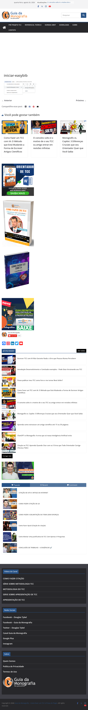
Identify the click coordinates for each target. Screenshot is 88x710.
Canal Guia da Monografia (15, 633)
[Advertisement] (44, 49)
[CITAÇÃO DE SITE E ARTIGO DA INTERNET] (10, 493)
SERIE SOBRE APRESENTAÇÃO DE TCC (20, 594)
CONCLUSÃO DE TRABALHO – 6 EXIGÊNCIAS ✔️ (35, 548)
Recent (45, 485)
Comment (73, 485)
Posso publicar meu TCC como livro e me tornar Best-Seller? (40, 380)
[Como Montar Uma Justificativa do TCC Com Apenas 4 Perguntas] (10, 537)
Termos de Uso (10, 671)
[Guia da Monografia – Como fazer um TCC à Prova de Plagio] (4, 27)
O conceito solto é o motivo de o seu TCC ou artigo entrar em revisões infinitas (47, 402)
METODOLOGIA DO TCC (14, 589)
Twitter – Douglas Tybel (14, 627)
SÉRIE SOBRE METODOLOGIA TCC (18, 584)
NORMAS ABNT (50, 25)
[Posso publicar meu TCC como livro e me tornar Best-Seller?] (9, 381)
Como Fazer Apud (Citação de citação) (32, 526)
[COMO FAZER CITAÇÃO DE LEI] (10, 504)
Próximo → (81, 100)
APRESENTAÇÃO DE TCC (14, 600)
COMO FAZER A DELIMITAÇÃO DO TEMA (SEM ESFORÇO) (39, 515)
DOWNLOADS (64, 25)
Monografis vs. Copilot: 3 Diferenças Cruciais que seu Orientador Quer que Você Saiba (72, 144)
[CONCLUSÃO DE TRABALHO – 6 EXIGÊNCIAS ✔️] (10, 548)
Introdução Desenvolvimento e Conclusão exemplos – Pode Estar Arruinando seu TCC (49, 369)
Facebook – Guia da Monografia (17, 622)
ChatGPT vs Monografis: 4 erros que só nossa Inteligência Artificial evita (44, 435)
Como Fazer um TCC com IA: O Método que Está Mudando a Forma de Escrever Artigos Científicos (14, 144)
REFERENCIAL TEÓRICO (33, 25)
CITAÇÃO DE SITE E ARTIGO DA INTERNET (33, 493)
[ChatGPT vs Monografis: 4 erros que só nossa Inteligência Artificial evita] (9, 437)
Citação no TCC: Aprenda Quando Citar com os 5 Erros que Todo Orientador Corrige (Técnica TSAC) (48, 446)
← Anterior (7, 100)
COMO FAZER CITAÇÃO (13, 578)
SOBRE (74, 25)
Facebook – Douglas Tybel (15, 617)
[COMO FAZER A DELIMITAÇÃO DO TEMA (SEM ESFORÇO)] (10, 515)
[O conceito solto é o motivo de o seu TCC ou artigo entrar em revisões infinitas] (44, 122)
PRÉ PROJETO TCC (15, 25)
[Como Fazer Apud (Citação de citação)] (10, 526)
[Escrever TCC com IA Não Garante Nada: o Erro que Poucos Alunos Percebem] (9, 360)
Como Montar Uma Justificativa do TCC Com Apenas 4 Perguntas (42, 537)
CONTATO (12, 30)
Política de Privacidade (13, 666)
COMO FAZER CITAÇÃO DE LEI (29, 504)
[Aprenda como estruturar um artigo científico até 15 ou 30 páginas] (9, 426)
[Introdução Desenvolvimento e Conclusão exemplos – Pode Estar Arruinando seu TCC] (9, 370)
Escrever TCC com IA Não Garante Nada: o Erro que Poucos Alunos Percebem (46, 358)
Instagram (7, 643)
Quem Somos (9, 661)
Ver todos (81, 351)
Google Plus (8, 638)
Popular (17, 485)
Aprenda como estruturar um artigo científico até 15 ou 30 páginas (42, 424)
